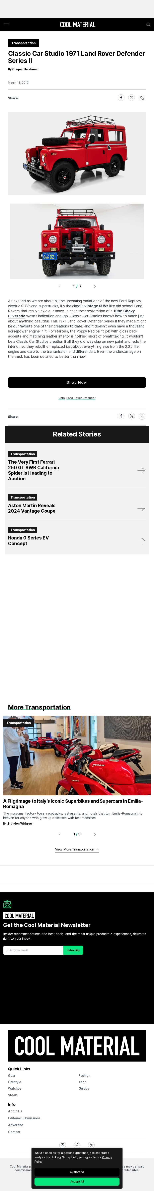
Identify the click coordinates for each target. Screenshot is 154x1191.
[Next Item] (95, 286)
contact (14, 1132)
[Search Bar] (148, 24)
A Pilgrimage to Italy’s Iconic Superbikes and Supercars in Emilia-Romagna (73, 804)
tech (82, 1082)
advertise (15, 1125)
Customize (77, 1172)
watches (14, 1088)
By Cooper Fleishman (23, 69)
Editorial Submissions (24, 1118)
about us (15, 1111)
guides (84, 1088)
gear (11, 1076)
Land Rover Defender (80, 398)
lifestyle (14, 1082)
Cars (62, 398)
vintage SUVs (96, 306)
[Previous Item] (59, 286)
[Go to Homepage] (77, 25)
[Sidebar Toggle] (6, 24)
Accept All (77, 1181)
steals (12, 1095)
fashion (84, 1076)
